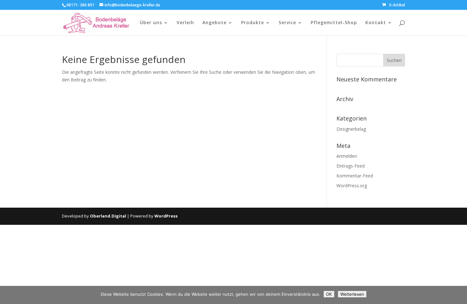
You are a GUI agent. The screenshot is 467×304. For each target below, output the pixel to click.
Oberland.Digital (108, 216)
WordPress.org (351, 186)
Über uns (151, 22)
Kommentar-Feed (354, 176)
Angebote (214, 22)
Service (287, 22)
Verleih (185, 22)
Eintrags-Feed (350, 166)
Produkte (252, 22)
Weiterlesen (352, 294)
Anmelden (346, 156)
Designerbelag (351, 129)
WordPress (166, 216)
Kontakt (375, 22)
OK (329, 294)
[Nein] (459, 295)
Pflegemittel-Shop (334, 22)
